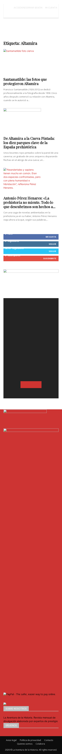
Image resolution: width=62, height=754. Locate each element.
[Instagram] (7, 734)
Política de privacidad (30, 740)
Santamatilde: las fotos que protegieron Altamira (25, 81)
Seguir (52, 244)
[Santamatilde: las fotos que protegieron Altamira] (31, 62)
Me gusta (51, 236)
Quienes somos (24, 743)
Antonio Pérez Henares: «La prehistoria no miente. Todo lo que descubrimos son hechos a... (29, 202)
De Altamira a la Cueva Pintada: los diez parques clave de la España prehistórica (29, 142)
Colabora (40, 743)
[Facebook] (4, 734)
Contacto (48, 740)
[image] (31, 325)
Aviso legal (11, 740)
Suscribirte (49, 258)
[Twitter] (10, 734)
